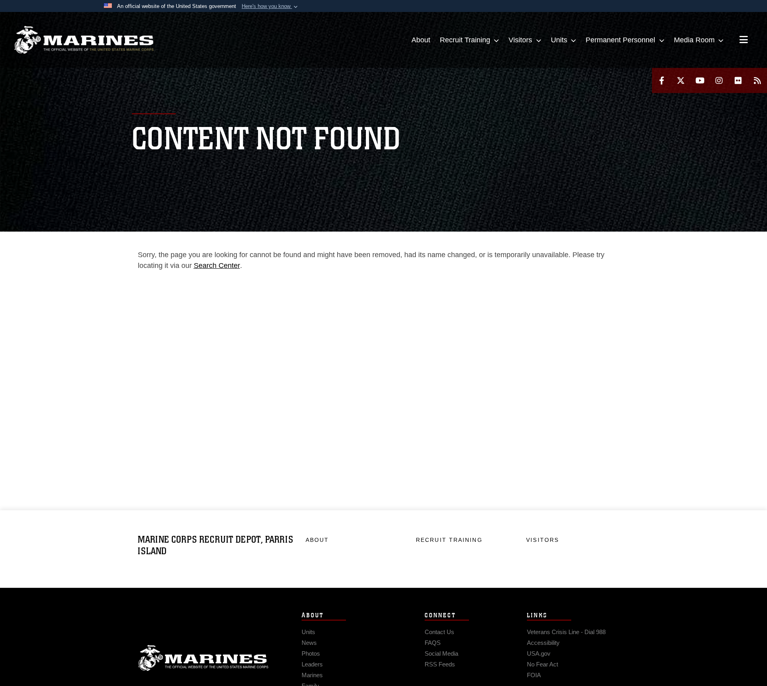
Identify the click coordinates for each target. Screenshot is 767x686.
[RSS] (757, 80)
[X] (680, 80)
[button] (270, 6)
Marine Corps (203, 658)
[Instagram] (719, 80)
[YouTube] (699, 80)
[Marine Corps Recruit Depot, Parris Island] (84, 40)
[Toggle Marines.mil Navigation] (743, 40)
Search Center (217, 266)
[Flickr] (738, 80)
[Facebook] (661, 80)
